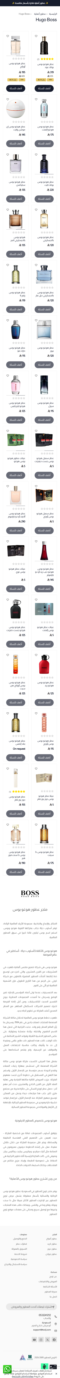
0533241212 (45, 1315)
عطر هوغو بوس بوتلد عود (45, 65)
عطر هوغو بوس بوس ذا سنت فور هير (16, 855)
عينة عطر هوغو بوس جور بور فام (45, 797)
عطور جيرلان (51, 1254)
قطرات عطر (21, 1244)
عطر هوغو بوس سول (45, 404)
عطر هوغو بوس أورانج (17, 65)
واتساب (47, 1318)
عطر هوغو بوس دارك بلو (17, 349)
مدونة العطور (50, 1291)
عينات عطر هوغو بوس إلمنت (45, 628)
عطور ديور (52, 1249)
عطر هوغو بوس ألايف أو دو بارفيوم (16, 515)
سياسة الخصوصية (19, 1259)
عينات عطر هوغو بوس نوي (17, 570)
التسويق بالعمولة (19, 1249)
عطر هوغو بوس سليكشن (17, 183)
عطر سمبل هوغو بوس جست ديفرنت (44, 459)
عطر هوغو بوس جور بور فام (17, 798)
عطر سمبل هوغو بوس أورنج (45, 515)
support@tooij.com (42, 1329)
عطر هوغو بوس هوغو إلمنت (45, 128)
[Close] (55, 1373)
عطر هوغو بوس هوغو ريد (45, 684)
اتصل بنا (53, 1296)
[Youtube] (34, 1339)
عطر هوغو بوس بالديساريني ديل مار (45, 294)
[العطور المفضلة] (36, 36)
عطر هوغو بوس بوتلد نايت (45, 183)
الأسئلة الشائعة (50, 1286)
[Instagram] (41, 1339)
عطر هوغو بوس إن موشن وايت (15, 128)
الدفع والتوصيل (20, 1238)
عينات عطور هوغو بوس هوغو (16, 459)
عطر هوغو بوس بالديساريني (45, 238)
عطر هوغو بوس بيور (45, 349)
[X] (47, 1339)
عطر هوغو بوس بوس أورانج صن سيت (17, 685)
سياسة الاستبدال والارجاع (15, 1264)
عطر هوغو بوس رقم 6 (17, 294)
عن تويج (53, 1276)
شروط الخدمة (20, 1254)
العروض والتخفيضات (48, 1281)
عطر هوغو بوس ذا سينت (44, 853)
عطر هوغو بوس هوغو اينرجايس (17, 404)
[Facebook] (54, 1339)
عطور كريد (52, 1244)
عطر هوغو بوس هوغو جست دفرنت (15, 628)
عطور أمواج (51, 1238)
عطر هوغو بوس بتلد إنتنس (17, 742)
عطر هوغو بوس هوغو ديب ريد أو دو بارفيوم (44, 571)
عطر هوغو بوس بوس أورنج (45, 742)
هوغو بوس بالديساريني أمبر (17, 238)
